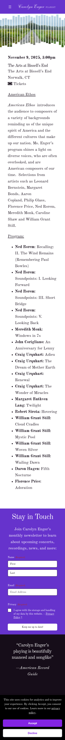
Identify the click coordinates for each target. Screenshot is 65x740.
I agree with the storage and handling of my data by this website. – (34, 614)
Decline (32, 733)
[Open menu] (10, 7)
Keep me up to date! (32, 627)
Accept (32, 723)
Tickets (19, 84)
